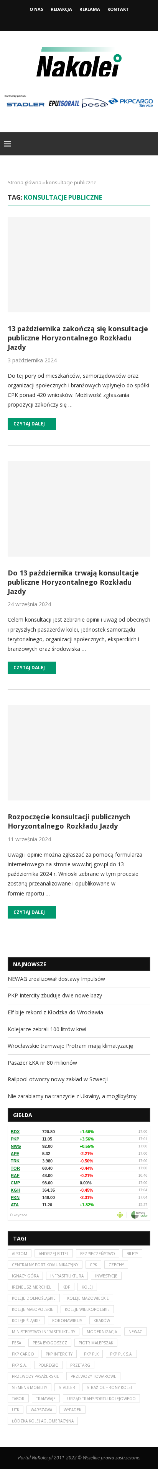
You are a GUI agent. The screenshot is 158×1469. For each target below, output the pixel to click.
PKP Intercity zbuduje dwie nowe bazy (55, 995)
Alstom (19, 1253)
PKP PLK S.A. (121, 1354)
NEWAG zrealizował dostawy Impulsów (56, 978)
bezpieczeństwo (97, 1253)
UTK (15, 1409)
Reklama (89, 9)
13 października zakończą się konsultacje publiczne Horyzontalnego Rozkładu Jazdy (78, 338)
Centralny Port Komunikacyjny (45, 1264)
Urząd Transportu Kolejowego (101, 1398)
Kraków (102, 1320)
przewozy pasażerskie (35, 1376)
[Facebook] (69, 20)
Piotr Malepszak (96, 1343)
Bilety (132, 1253)
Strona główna (24, 182)
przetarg (80, 1365)
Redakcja (61, 9)
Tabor (18, 1398)
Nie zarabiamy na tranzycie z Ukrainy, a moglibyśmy (72, 1096)
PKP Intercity (59, 1354)
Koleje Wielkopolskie (87, 1309)
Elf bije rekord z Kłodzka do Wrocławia (55, 1012)
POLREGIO (48, 1365)
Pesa (16, 1343)
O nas (36, 9)
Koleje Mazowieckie (88, 1298)
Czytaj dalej (29, 423)
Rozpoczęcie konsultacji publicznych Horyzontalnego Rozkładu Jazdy (69, 821)
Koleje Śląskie (26, 1320)
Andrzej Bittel (54, 1253)
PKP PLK (91, 1354)
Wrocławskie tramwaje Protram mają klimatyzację (70, 1045)
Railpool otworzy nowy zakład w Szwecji (58, 1079)
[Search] (150, 144)
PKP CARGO (23, 1354)
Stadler (67, 1387)
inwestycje (106, 1276)
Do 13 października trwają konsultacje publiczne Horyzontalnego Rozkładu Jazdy (73, 582)
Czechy (116, 1264)
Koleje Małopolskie (32, 1309)
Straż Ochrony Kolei (109, 1387)
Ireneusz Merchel (31, 1287)
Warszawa (41, 1409)
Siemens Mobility (29, 1387)
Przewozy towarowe (93, 1376)
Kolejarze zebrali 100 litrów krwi (47, 1029)
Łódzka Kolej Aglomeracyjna (43, 1421)
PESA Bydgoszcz (50, 1343)
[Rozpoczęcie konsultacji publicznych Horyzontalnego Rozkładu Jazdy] (79, 752)
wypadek (72, 1409)
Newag (135, 1331)
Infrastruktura (67, 1276)
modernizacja (102, 1331)
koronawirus (67, 1320)
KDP (66, 1287)
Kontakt (118, 9)
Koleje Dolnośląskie (34, 1298)
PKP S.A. (19, 1365)
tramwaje (46, 1398)
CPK (93, 1264)
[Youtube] (89, 20)
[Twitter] (79, 20)
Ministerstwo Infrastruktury (43, 1331)
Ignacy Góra (25, 1276)
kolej (87, 1287)
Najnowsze (29, 964)
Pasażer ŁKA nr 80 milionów (42, 1062)
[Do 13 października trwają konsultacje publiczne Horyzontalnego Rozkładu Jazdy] (79, 509)
